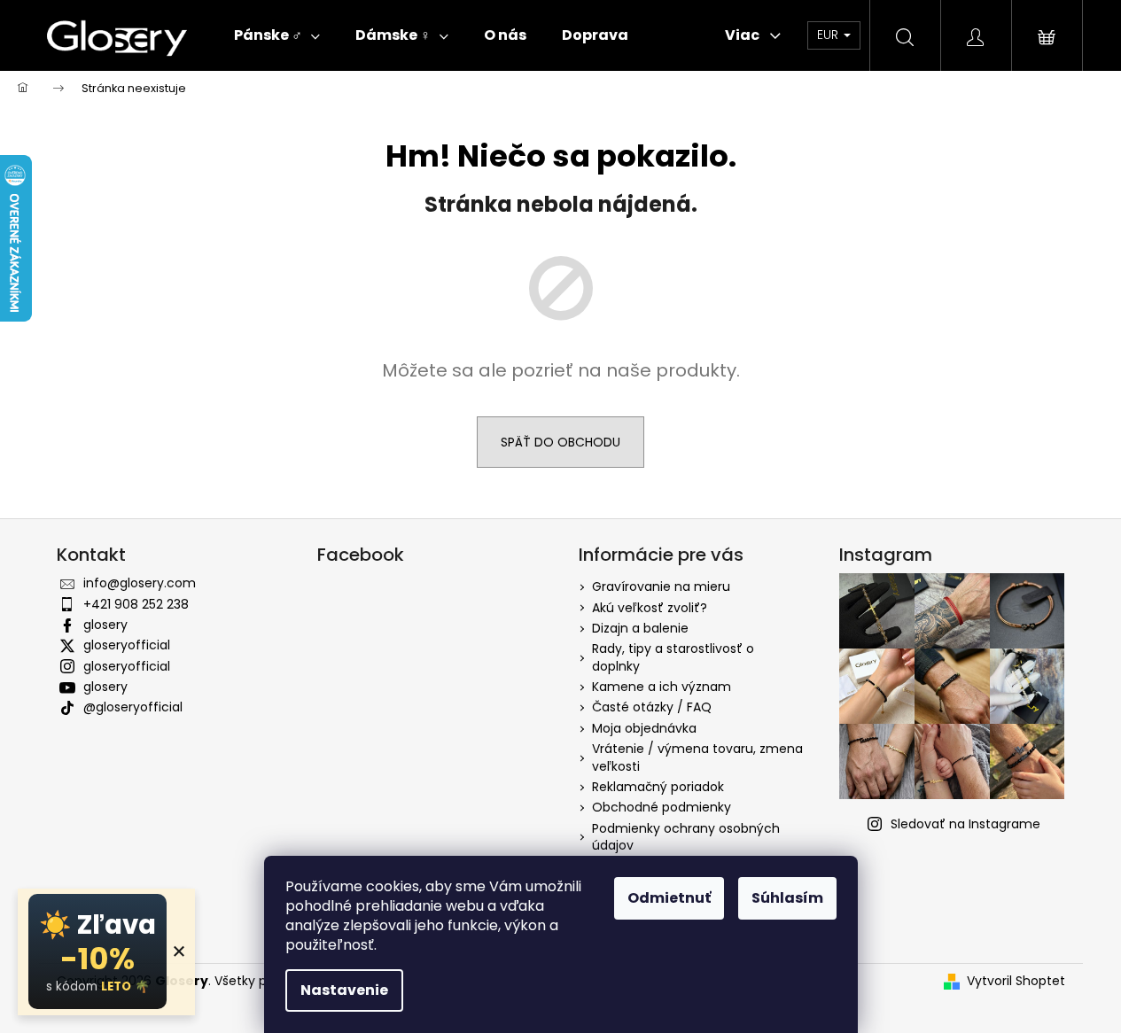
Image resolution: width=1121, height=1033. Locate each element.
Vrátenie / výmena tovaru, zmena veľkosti (697, 757)
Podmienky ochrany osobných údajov (686, 836)
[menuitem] (277, 35)
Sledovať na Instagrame (965, 824)
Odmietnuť (669, 898)
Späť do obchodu (560, 442)
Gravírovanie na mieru (661, 586)
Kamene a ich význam (661, 686)
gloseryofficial (126, 645)
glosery (105, 624)
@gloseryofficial (133, 707)
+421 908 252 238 (136, 604)
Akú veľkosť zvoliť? (649, 608)
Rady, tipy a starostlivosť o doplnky (673, 657)
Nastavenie (344, 990)
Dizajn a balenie (640, 628)
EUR (829, 34)
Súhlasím (787, 898)
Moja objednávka (644, 728)
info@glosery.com (139, 583)
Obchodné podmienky (661, 807)
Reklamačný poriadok (658, 787)
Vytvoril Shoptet (1016, 981)
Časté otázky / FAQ (652, 707)
